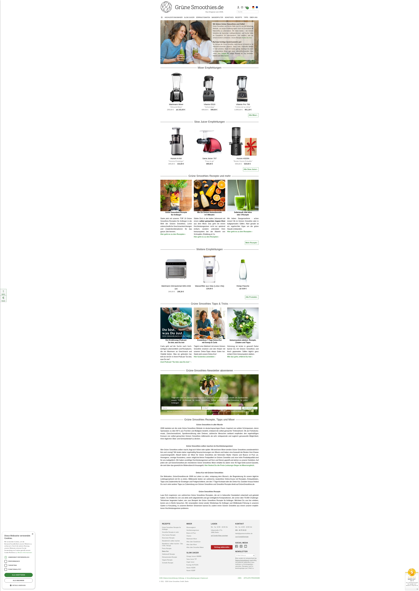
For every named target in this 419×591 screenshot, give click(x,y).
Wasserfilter (217, 17)
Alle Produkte (251, 297)
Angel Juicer (190, 562)
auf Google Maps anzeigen (219, 535)
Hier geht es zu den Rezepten (173, 234)
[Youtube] (245, 546)
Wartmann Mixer (191, 539)
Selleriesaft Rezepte (168, 554)
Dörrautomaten (203, 17)
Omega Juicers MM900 (193, 556)
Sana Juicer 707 (191, 559)
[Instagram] (241, 546)
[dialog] (18, 560)
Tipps (246, 17)
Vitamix (188, 536)
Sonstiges (229, 17)
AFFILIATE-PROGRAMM (252, 578)
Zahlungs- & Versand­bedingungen (189, 578)
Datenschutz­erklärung (170, 578)
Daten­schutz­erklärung (242, 560)
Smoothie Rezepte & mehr (170, 532)
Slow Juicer (189, 17)
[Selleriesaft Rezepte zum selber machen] (243, 195)
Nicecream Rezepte (168, 538)
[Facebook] (236, 546)
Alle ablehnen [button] (18, 580)
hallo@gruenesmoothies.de (243, 533)
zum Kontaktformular (241, 536)
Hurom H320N (190, 568)
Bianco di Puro (191, 533)
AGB (160, 578)
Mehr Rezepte (251, 243)
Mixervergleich (191, 527)
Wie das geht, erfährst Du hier (240, 357)
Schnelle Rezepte (167, 563)
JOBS (239, 578)
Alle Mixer (253, 115)
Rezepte (238, 17)
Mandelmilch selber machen (171, 541)
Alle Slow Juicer (250, 169)
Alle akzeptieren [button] (18, 575)
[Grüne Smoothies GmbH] (162, 17)
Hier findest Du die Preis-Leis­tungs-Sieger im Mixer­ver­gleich (229, 465)
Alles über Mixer (191, 544)
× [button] (32, 534)
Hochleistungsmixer (174, 17)
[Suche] (256, 11)
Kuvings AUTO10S (192, 565)
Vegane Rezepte (167, 560)
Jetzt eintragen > (249, 408)
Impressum (204, 578)
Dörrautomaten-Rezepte (169, 557)
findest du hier (247, 38)
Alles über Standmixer (193, 542)
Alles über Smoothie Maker (195, 547)
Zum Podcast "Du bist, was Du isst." (175, 362)
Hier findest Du (223, 53)
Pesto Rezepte (166, 548)
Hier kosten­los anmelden (204, 357)
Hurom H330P (190, 570)
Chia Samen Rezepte (168, 535)
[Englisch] (257, 7)
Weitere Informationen (25, 552)
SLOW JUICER (192, 553)
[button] (222, 547)
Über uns (253, 17)
